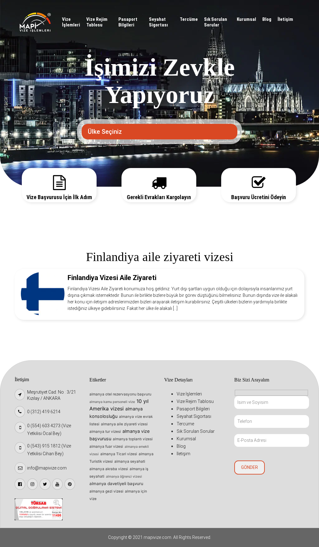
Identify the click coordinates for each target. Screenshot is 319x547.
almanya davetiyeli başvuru (116, 483)
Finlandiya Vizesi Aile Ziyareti (112, 278)
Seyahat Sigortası (158, 22)
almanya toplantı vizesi (133, 439)
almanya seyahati (129, 461)
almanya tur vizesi (105, 431)
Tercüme (189, 19)
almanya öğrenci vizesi (124, 477)
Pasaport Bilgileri (127, 22)
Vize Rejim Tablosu (96, 22)
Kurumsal (246, 19)
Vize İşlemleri (71, 22)
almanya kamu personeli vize (112, 402)
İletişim (285, 19)
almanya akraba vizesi (108, 469)
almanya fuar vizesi (106, 446)
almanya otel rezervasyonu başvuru (120, 394)
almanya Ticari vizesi (118, 454)
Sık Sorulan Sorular (215, 22)
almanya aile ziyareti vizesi (124, 424)
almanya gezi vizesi (106, 491)
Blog (266, 19)
